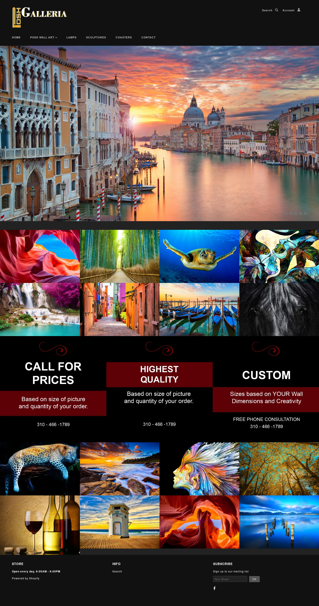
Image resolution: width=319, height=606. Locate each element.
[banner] (40, 17)
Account (289, 10)
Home (16, 37)
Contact (148, 37)
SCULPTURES (96, 37)
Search (267, 10)
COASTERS (124, 37)
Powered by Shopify (25, 578)
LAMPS (71, 37)
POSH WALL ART (42, 37)
